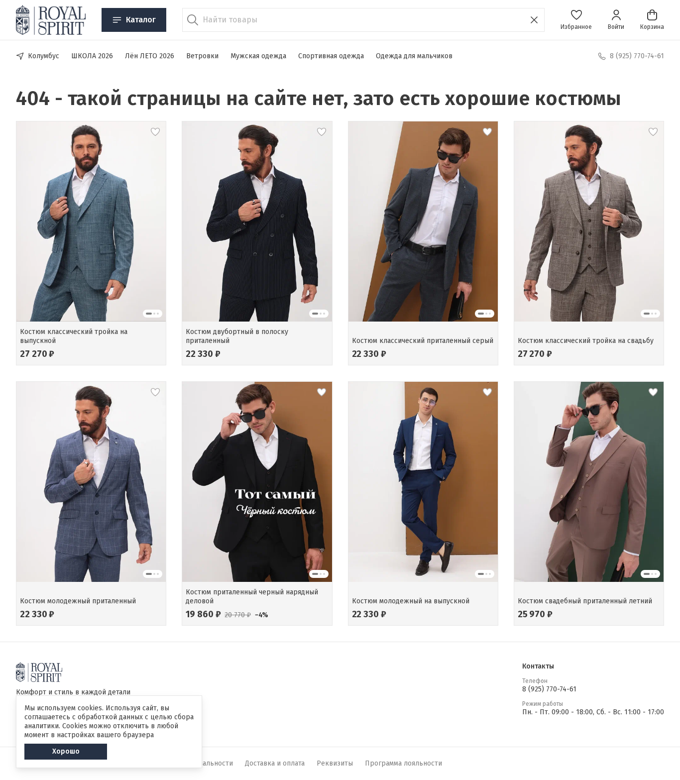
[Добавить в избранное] (155, 132)
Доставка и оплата (275, 763)
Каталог (141, 19)
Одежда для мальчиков (414, 56)
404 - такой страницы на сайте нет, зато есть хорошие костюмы (318, 98)
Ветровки (202, 56)
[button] (576, 20)
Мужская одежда (258, 56)
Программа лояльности (403, 763)
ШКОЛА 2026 (92, 56)
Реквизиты (335, 763)
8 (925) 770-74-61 (549, 689)
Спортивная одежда (331, 56)
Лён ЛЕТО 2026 (149, 56)
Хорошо (66, 751)
